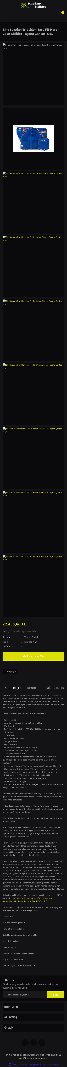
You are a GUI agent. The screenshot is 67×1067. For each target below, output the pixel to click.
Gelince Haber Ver (33, 656)
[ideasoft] (15, 1064)
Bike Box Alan (30, 641)
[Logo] (33, 5)
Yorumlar (33, 687)
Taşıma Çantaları (32, 637)
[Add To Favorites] (6, 664)
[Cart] (61, 14)
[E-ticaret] (33, 1064)
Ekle (56, 994)
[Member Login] (33, 14)
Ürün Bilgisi (13, 687)
